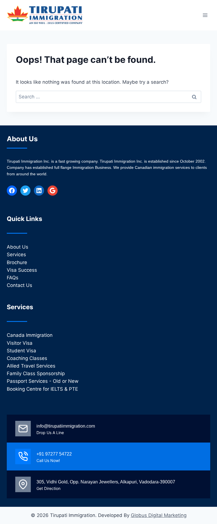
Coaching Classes (27, 358)
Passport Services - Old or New (43, 381)
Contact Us (19, 285)
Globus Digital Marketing (158, 515)
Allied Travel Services (31, 366)
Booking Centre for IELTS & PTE (42, 389)
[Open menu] (205, 15)
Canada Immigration (30, 335)
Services (16, 254)
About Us (17, 247)
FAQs (12, 277)
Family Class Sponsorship (36, 373)
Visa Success (22, 270)
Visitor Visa (19, 343)
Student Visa (21, 350)
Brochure (17, 262)
